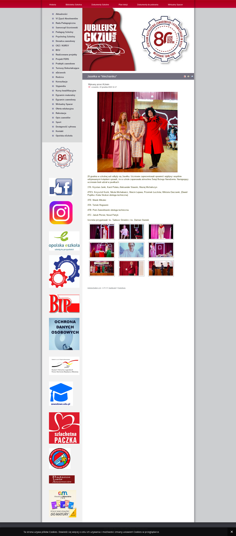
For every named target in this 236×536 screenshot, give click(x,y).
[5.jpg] (131, 250)
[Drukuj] (188, 77)
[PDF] (185, 77)
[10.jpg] (131, 232)
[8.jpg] (131, 268)
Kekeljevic (122, 288)
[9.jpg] (161, 268)
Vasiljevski (112, 288)
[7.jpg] (102, 268)
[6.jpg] (161, 250)
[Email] (192, 77)
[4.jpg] (102, 250)
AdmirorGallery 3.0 (94, 288)
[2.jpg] (161, 232)
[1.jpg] (102, 232)
